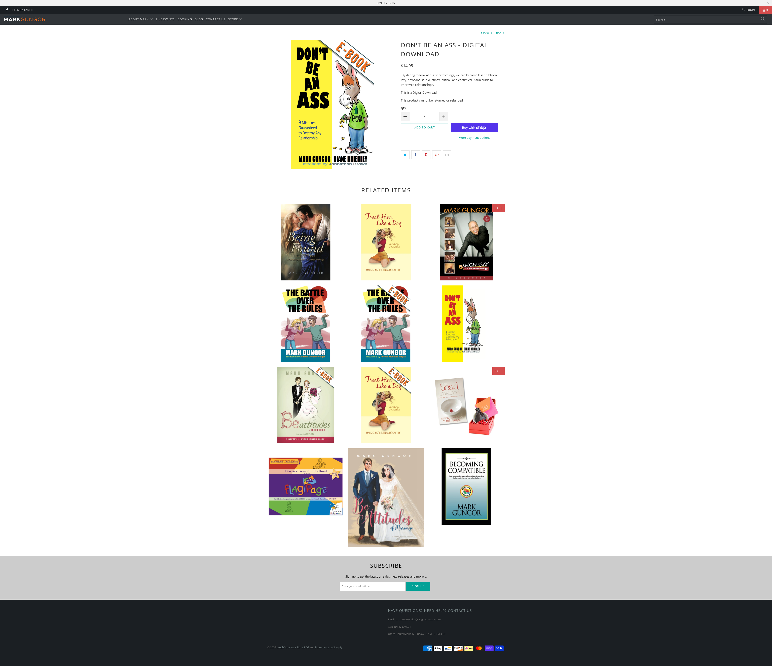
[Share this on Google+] (436, 154)
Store (233, 19)
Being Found (305, 242)
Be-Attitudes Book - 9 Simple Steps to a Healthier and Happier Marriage (386, 497)
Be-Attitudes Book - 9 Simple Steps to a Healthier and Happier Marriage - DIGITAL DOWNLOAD (305, 405)
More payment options (474, 137)
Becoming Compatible (466, 486)
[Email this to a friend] (447, 154)
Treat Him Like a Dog (386, 242)
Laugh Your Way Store (289, 647)
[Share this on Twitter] (405, 154)
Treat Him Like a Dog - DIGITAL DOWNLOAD (386, 405)
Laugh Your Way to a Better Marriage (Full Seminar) (466, 242)
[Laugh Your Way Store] (63, 19)
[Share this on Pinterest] (426, 154)
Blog (199, 19)
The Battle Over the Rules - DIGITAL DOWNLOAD (386, 323)
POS (306, 647)
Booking (185, 19)
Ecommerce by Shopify (328, 647)
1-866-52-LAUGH (22, 10)
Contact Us (215, 19)
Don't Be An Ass (466, 323)
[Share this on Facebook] (415, 154)
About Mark (139, 19)
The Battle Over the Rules (305, 323)
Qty (403, 108)
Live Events (165, 19)
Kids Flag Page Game (305, 486)
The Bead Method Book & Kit (466, 405)
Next (499, 33)
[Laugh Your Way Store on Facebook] (6, 10)
